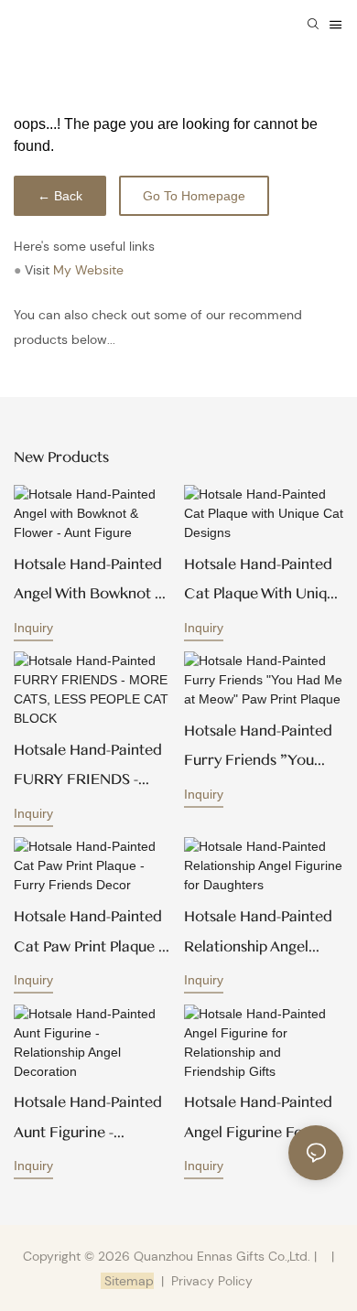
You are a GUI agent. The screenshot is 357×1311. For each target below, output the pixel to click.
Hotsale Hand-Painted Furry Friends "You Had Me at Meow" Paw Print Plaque (262, 749)
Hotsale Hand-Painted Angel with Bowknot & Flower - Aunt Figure (90, 582)
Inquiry (33, 627)
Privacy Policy (212, 1281)
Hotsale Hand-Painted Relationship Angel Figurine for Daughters (262, 935)
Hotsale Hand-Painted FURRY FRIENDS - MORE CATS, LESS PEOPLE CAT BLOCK (88, 768)
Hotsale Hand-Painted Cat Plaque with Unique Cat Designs (263, 582)
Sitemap (127, 1281)
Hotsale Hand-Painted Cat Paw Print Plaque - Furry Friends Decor (88, 935)
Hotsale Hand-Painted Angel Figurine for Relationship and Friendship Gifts (258, 1120)
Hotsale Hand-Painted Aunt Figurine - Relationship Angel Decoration (88, 1120)
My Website (88, 270)
